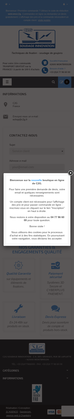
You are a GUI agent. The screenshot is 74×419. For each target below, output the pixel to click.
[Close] (70, 173)
